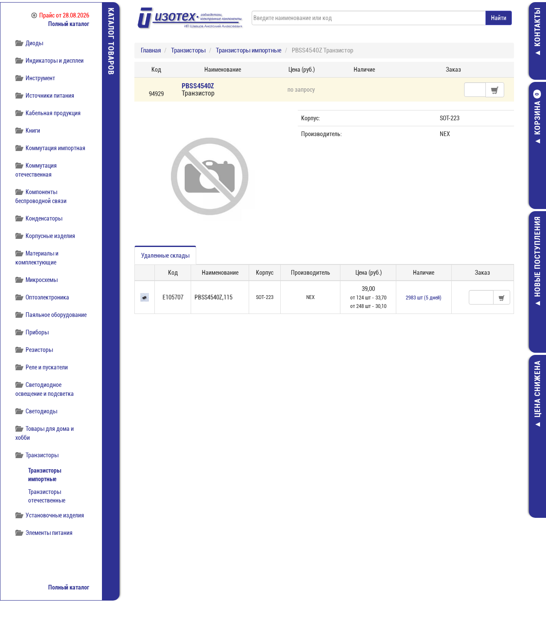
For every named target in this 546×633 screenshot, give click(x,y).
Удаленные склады (165, 255)
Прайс (64, 15)
